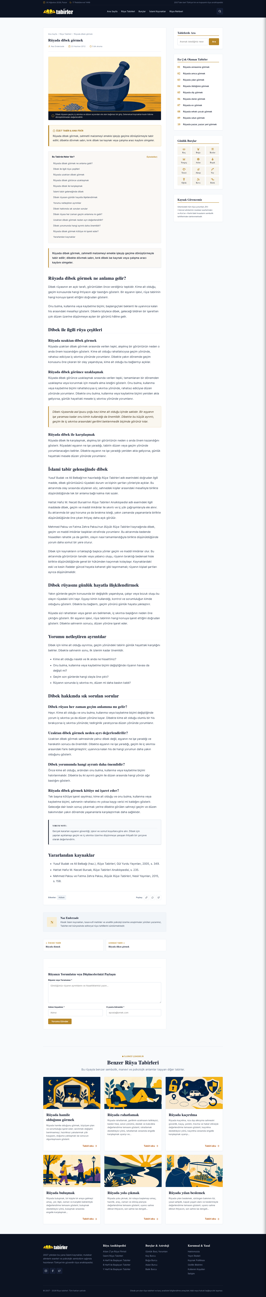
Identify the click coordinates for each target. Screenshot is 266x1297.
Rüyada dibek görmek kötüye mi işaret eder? (76, 231)
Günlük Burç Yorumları (156, 1251)
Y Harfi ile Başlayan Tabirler (116, 1269)
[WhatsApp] (152, 897)
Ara (214, 41)
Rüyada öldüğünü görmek (196, 86)
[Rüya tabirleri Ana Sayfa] (58, 11)
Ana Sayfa (112, 11)
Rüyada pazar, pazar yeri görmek (200, 124)
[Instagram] (46, 1271)
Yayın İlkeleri (194, 1255)
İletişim (191, 1273)
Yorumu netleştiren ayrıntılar (67, 203)
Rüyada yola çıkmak (123, 1192)
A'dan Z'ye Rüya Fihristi (114, 1251)
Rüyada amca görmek (194, 73)
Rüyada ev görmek (192, 105)
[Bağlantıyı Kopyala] (146, 897)
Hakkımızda (194, 1251)
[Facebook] (52, 1271)
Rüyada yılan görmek (193, 79)
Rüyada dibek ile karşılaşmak (68, 186)
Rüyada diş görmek (193, 92)
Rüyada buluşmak (60, 1192)
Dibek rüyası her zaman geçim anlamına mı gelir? (77, 214)
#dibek (62, 897)
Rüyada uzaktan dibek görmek (68, 174)
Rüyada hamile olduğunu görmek (60, 1117)
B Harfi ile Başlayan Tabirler (116, 1264)
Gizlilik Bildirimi (195, 1264)
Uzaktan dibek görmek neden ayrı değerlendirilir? (78, 220)
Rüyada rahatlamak (123, 1114)
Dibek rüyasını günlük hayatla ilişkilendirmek (75, 197)
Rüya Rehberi (176, 11)
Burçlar (142, 11)
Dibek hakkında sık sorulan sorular (70, 208)
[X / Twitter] (158, 897)
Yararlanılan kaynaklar (64, 237)
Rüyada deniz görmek (194, 99)
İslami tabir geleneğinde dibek (68, 191)
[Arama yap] (220, 11)
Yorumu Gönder (59, 1021)
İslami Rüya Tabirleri (113, 1255)
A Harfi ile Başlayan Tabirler (116, 1260)
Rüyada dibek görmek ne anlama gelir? (73, 163)
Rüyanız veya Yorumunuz (60, 980)
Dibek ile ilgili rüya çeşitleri (66, 169)
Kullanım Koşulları (196, 1269)
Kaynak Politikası (196, 1260)
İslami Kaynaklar (157, 11)
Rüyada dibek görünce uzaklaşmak (71, 180)
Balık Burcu (151, 1269)
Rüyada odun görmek (194, 118)
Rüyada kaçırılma (183, 1114)
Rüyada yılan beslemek (187, 1192)
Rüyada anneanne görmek (196, 67)
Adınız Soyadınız (56, 1007)
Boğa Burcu (151, 1260)
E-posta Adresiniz (115, 1007)
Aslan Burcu (151, 1264)
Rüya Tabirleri (128, 11)
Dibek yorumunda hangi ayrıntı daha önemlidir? (77, 225)
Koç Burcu (150, 1255)
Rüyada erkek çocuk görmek (197, 111)
